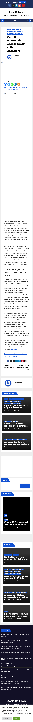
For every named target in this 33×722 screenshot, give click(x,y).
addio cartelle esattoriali (14, 29)
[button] (27, 20)
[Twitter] (8, 84)
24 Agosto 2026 (11, 527)
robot (10, 421)
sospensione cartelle (17, 33)
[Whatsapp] (12, 84)
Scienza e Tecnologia (10, 403)
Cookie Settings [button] (7, 718)
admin (17, 55)
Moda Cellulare (16, 12)
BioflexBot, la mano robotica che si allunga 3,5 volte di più (15, 426)
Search (25, 486)
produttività (17, 401)
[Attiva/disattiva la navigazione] (15, 20)
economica (13, 349)
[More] (18, 84)
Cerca (5, 480)
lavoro (6, 401)
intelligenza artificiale (18, 399)
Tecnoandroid (14, 89)
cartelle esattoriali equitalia (15, 31)
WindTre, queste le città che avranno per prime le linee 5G (23, 367)
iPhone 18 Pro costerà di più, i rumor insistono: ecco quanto (16, 524)
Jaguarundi (7, 439)
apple (6, 519)
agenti (6, 399)
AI (9, 399)
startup (19, 403)
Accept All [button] (16, 718)
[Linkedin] (15, 84)
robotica (15, 421)
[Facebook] (5, 84)
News (9, 33)
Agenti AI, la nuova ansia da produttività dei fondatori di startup (16, 407)
